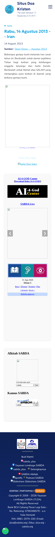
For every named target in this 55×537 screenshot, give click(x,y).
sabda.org (27, 526)
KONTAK (13, 491)
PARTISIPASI (26, 491)
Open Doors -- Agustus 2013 (31, 49)
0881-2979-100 (26, 518)
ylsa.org (40, 522)
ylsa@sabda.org (18, 522)
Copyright (14, 495)
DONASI (40, 491)
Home (9, 25)
